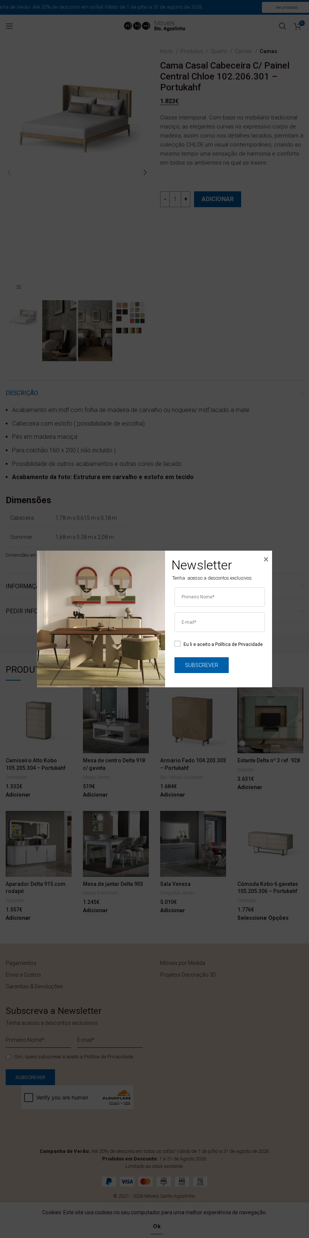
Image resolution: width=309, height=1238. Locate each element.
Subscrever (201, 665)
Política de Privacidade (239, 644)
